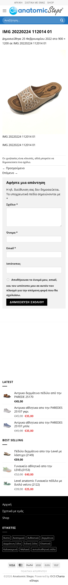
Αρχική (18, 2)
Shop (50, 2)
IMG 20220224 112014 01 (29, 43)
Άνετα (6, 537)
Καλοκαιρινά (10, 549)
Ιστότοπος (13, 263)
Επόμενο (10, 173)
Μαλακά (24, 549)
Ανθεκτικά (33, 537)
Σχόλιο (12, 204)
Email (11, 248)
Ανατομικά (18, 537)
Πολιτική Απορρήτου (34, 571)
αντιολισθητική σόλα (44, 549)
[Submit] (62, 20)
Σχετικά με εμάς (35, 2)
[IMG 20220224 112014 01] (34, 92)
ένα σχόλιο (24, 162)
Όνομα (12, 232)
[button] (4, 11)
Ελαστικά (45, 543)
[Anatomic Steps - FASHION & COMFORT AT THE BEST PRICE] (36, 10)
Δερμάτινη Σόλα (12, 543)
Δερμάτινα (47, 537)
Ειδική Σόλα (30, 543)
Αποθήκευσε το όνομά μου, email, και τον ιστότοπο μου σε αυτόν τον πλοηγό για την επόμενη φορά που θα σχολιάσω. (32, 287)
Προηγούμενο (13, 168)
